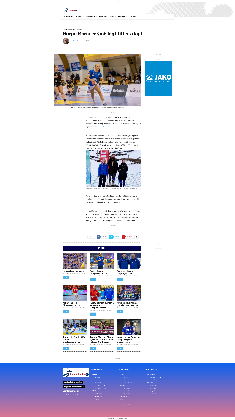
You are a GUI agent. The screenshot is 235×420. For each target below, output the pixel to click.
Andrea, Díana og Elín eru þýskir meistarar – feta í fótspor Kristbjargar (102, 339)
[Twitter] (71, 394)
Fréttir (73, 29)
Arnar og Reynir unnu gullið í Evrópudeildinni (127, 304)
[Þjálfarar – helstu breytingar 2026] (129, 261)
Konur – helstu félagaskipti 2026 (98, 272)
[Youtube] (75, 394)
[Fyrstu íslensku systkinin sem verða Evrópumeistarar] (102, 293)
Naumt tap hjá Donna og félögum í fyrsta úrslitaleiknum (128, 339)
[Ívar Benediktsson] (66, 41)
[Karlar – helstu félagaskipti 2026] (75, 293)
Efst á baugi (66, 29)
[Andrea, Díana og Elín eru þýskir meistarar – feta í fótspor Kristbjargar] (102, 327)
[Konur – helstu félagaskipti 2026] (102, 261)
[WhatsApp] (73, 394)
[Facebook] (64, 394)
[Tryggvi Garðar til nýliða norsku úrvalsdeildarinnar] (75, 327)
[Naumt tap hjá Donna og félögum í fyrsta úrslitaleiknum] (129, 327)
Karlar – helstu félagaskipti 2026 (71, 304)
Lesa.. (66, 277)
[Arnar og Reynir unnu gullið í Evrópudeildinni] (129, 293)
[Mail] (68, 394)
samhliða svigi (105, 127)
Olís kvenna (80, 29)
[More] (136, 237)
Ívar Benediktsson (76, 41)
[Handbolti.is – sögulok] (75, 261)
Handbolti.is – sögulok (73, 271)
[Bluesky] (78, 394)
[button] (169, 16)
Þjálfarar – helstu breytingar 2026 (125, 272)
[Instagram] (66, 394)
